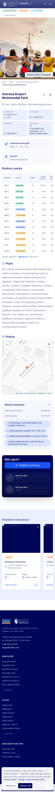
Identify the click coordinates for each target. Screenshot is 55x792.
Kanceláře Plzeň (8, 673)
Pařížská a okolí (8, 752)
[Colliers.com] (6, 621)
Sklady (11, 82)
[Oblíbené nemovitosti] (45, 4)
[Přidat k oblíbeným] (44, 94)
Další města (8, 690)
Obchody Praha (8, 749)
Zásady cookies (10, 779)
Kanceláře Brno (8, 665)
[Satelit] (49, 344)
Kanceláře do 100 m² (10, 677)
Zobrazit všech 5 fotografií (39, 74)
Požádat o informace (29, 465)
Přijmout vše (25, 785)
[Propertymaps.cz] (18, 4)
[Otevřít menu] (50, 4)
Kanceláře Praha (9, 661)
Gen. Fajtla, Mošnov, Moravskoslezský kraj (28, 104)
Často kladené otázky (11, 684)
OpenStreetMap (30, 393)
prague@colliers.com (10, 647)
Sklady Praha (7, 705)
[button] (27, 368)
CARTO (49, 393)
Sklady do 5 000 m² (10, 724)
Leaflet (20, 393)
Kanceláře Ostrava (9, 669)
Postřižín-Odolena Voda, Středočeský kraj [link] (17, 566)
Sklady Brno (7, 709)
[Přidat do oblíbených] (38, 527)
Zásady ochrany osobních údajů (31, 779)
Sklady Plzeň (7, 716)
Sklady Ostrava (8, 713)
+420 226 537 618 (9, 644)
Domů (4, 82)
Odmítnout (10, 785)
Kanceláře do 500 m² (10, 680)
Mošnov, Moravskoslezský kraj (27, 82)
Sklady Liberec (8, 720)
